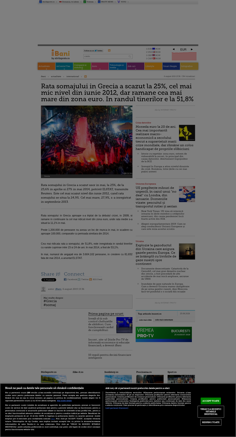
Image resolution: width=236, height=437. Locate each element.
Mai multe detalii (64, 401)
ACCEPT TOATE (210, 401)
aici (53, 419)
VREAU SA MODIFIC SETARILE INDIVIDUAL (210, 411)
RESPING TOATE (211, 422)
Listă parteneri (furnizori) (116, 408)
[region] (118, 410)
